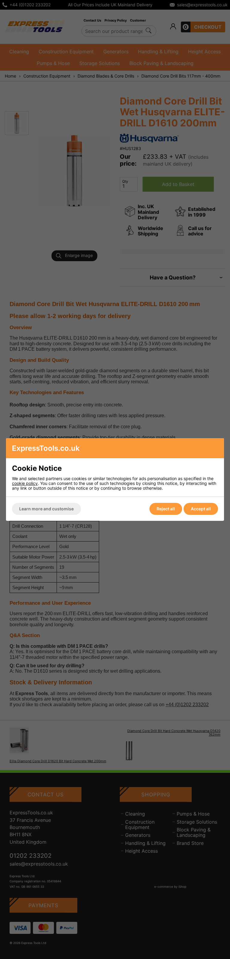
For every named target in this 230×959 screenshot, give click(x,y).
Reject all (166, 508)
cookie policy (25, 483)
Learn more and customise (46, 508)
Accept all (201, 508)
